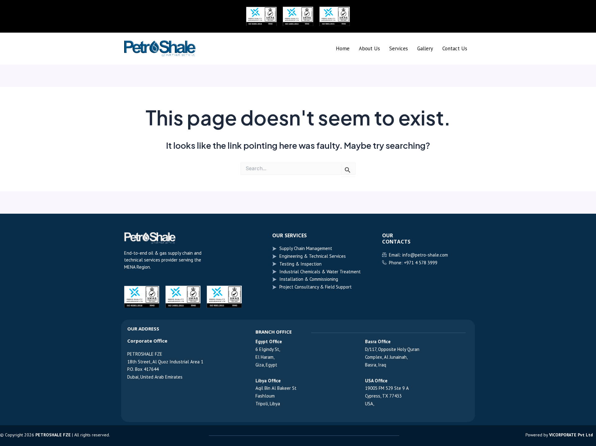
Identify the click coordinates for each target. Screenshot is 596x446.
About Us (369, 48)
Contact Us (454, 48)
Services (398, 48)
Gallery (425, 48)
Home (343, 48)
